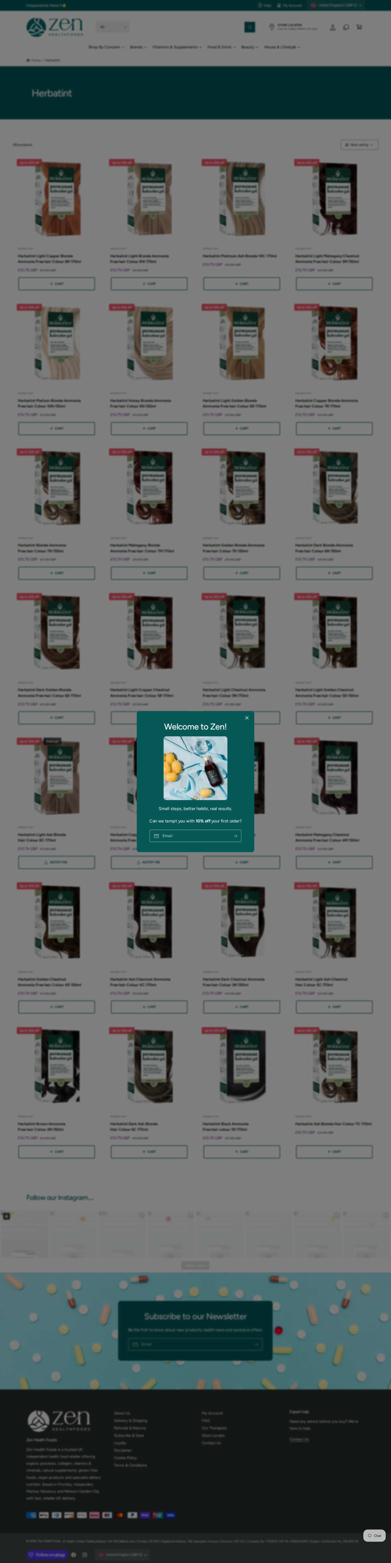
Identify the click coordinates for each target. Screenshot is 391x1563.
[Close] (247, 718)
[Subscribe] (235, 836)
